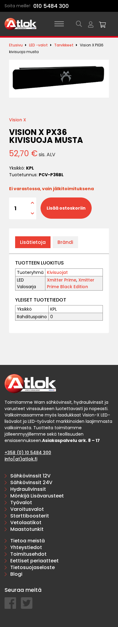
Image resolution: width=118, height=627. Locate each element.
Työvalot (21, 502)
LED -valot (38, 45)
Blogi (16, 574)
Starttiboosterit (29, 515)
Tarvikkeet (64, 45)
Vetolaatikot (25, 522)
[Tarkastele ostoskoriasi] (102, 24)
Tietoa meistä (27, 540)
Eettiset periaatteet (34, 560)
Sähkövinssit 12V (30, 475)
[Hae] (79, 24)
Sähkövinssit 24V (31, 482)
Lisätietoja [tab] (33, 242)
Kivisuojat (57, 272)
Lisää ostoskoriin (66, 208)
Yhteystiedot (26, 547)
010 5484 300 (51, 6)
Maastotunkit (27, 529)
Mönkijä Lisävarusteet (37, 495)
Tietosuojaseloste (32, 567)
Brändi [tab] (65, 242)
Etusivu (16, 45)
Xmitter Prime (61, 280)
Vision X (17, 120)
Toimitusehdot (28, 554)
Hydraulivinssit (28, 489)
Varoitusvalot (27, 509)
